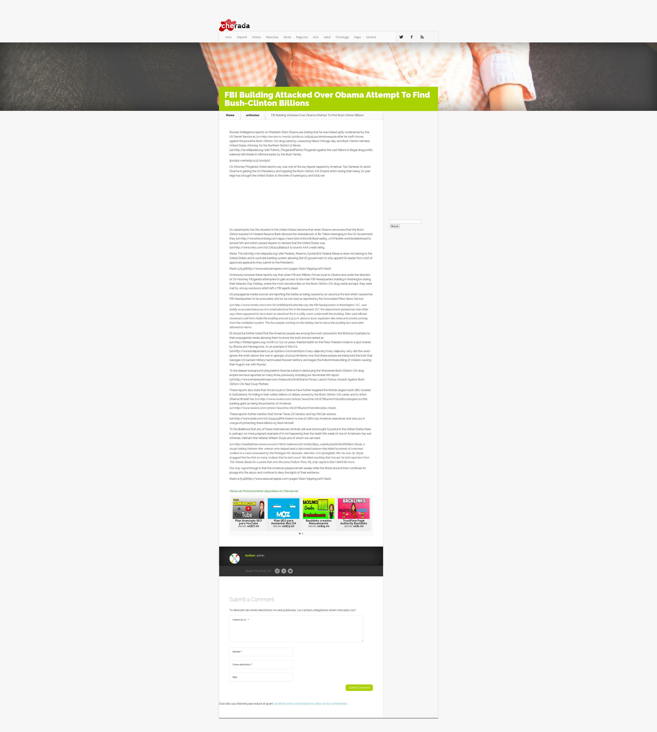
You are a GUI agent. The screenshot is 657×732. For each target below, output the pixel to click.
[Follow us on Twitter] (401, 37)
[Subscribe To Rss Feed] (422, 37)
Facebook (283, 571)
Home (230, 115)
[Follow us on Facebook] (412, 37)
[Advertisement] (301, 204)
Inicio (228, 37)
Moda (287, 37)
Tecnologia (342, 37)
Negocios (302, 37)
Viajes (357, 37)
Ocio (316, 37)
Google (277, 571)
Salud (327, 37)
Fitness (256, 37)
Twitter (290, 571)
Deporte (242, 37)
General (371, 37)
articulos (252, 115)
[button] (299, 534)
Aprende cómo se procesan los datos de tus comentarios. (310, 703)
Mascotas (272, 37)
